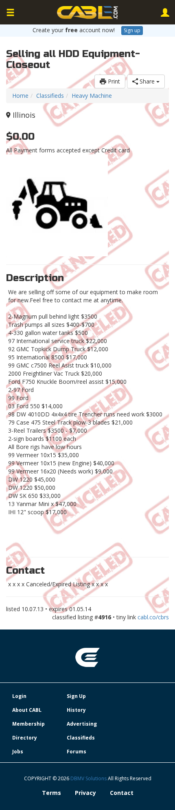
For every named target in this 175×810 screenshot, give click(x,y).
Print (113, 81)
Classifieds (50, 95)
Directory (24, 737)
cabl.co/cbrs (153, 617)
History (76, 710)
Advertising (82, 723)
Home (20, 95)
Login (19, 696)
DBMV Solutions (89, 778)
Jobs (17, 751)
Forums (76, 751)
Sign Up (76, 696)
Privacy (85, 793)
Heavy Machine (92, 95)
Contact (121, 793)
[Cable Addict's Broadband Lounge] (87, 12)
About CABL (27, 710)
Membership (28, 723)
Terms (51, 793)
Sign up (132, 30)
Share (147, 81)
